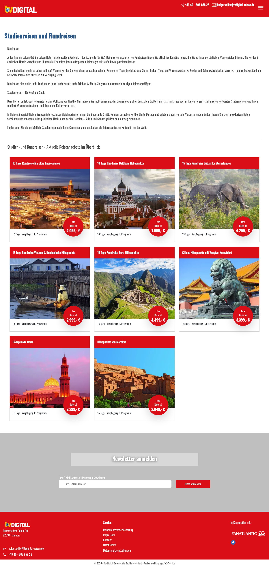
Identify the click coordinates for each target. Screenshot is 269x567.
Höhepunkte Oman (23, 342)
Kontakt (107, 540)
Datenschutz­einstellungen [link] (117, 550)
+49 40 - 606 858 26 (20, 554)
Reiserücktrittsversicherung (118, 530)
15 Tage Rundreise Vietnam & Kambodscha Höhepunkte (44, 252)
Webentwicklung (151, 563)
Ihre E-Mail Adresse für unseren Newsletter (82, 478)
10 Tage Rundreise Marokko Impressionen (36, 163)
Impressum (109, 535)
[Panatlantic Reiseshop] (248, 533)
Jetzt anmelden (193, 484)
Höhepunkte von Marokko (111, 342)
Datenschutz (109, 545)
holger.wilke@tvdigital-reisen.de (26, 548)
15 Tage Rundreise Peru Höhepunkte (118, 252)
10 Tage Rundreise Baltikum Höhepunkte (120, 163)
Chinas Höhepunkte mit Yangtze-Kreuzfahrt (207, 252)
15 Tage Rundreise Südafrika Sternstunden (206, 163)
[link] (20, 8)
